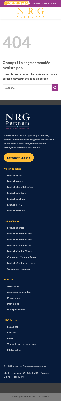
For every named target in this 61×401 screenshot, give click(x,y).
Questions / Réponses (18, 268)
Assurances (13, 286)
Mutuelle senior (15, 181)
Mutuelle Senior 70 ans (19, 239)
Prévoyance (13, 297)
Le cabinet (12, 326)
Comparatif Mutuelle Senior (22, 257)
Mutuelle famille (16, 210)
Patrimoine (13, 303)
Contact (11, 332)
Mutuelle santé (15, 175)
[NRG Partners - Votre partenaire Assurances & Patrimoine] (30, 13)
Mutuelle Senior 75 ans (19, 245)
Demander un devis (18, 157)
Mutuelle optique (16, 198)
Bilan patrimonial (16, 309)
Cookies (45, 373)
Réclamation (14, 350)
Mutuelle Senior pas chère (21, 262)
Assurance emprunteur (19, 291)
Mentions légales (12, 373)
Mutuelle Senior (15, 227)
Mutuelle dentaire (16, 192)
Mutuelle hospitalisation (20, 187)
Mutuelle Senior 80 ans (19, 251)
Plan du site (18, 376)
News (10, 338)
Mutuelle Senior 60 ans (19, 233)
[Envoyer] (55, 87)
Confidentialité (30, 373)
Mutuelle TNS (14, 204)
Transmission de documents (21, 344)
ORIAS (7, 376)
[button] (5, 13)
